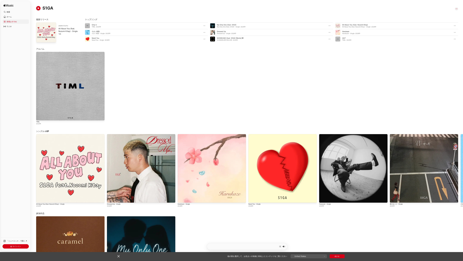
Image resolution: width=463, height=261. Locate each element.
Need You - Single (255, 135)
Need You (95, 38)
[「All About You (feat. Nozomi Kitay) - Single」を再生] (39, 199)
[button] (16, 12)
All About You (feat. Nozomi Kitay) (355, 25)
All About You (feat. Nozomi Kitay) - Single (52, 135)
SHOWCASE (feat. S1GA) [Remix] (229, 38)
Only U (94, 25)
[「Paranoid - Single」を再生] (322, 199)
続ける (337, 256)
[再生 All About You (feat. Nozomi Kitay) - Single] (39, 39)
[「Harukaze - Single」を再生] (180, 199)
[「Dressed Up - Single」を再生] (110, 199)
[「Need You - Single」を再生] (251, 199)
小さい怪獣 (96, 31)
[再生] (38, 8)
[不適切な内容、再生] (212, 39)
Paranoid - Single (325, 135)
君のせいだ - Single (397, 135)
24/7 (344, 38)
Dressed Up (221, 31)
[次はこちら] (280, 246)
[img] (8, 5)
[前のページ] (82, 32)
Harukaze (345, 31)
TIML (38, 53)
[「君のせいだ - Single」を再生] (393, 199)
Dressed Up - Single (114, 135)
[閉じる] (118, 256)
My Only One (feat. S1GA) (226, 25)
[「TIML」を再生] (39, 117)
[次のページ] (460, 32)
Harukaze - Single (184, 135)
